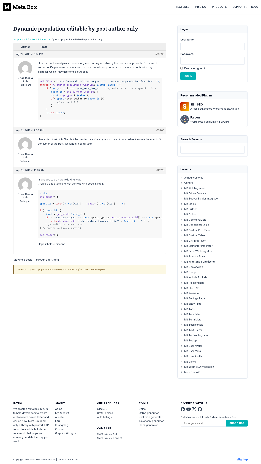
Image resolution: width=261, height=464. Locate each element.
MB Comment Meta (195, 219)
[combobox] (212, 150)
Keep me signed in (195, 68)
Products (219, 6)
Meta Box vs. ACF (107, 433)
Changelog (61, 425)
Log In (188, 75)
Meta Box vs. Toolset (109, 437)
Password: (187, 53)
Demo (142, 408)
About (58, 408)
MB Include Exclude (195, 277)
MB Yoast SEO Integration (199, 366)
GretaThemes (105, 412)
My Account (62, 412)
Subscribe (236, 423)
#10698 (160, 54)
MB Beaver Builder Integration (201, 198)
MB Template (192, 314)
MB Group (190, 272)
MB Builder (190, 209)
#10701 (160, 170)
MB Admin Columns (195, 193)
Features (182, 6)
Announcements (193, 177)
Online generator (149, 412)
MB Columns (191, 214)
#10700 (160, 130)
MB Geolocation (193, 266)
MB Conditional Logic (196, 224)
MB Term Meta (192, 319)
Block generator (148, 425)
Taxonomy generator (151, 420)
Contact (59, 429)
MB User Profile (193, 356)
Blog (254, 6)
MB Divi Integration (195, 240)
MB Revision (191, 293)
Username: (187, 39)
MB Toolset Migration (196, 335)
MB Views (190, 361)
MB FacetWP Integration (198, 251)
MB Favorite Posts (194, 256)
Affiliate (59, 417)
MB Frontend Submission (37, 39)
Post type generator (150, 417)
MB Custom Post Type (197, 230)
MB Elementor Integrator (198, 245)
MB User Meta (192, 350)
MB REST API (192, 287)
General (189, 182)
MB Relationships (194, 282)
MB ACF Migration (194, 188)
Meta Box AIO (192, 372)
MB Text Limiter (193, 329)
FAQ (57, 420)
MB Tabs (189, 309)
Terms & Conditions (67, 459)
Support (239, 6)
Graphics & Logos (65, 433)
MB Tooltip (190, 340)
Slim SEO (102, 408)
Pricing (200, 6)
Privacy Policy (48, 459)
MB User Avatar (193, 345)
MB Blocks (190, 203)
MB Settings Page (194, 298)
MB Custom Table (194, 235)
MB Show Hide (193, 303)
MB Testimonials (193, 324)
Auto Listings (104, 417)
